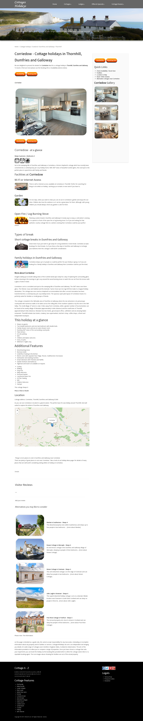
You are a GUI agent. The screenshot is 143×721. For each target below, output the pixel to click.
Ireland (70, 647)
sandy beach (20, 706)
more (44, 716)
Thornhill (58, 47)
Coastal (19, 708)
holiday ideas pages (68, 460)
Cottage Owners (117, 4)
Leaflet (87, 445)
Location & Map (102, 75)
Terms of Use (108, 677)
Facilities (99, 73)
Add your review (20, 500)
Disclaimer (107, 681)
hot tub (19, 694)
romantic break (21, 696)
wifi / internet (20, 711)
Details (17, 471)
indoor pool (20, 702)
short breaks (20, 698)
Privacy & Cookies (109, 679)
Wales (57, 647)
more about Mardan (73, 527)
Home (55, 4)
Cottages (67, 4)
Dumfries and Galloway (46, 47)
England (52, 647)
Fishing (19, 709)
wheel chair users (22, 692)
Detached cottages (22, 700)
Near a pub (20, 690)
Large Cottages (21, 688)
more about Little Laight (67, 601)
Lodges (81, 4)
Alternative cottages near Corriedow (108, 79)
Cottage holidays (25, 47)
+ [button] (17, 410)
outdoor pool (21, 704)
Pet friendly (20, 684)
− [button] (17, 413)
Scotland (35, 47)
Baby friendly (20, 686)
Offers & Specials (98, 4)
